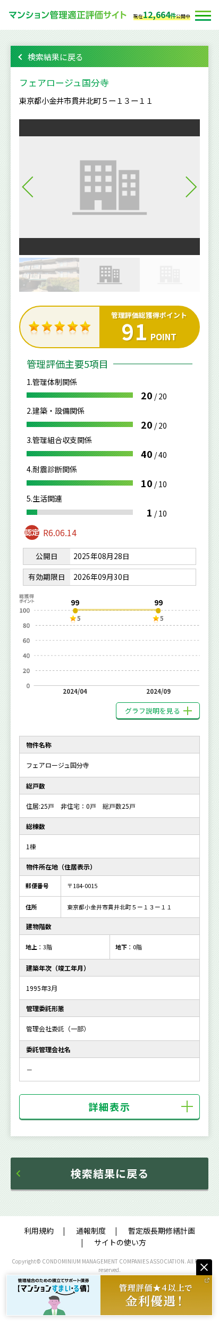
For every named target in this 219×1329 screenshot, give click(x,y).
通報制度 (91, 1230)
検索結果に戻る (55, 57)
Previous (27, 187)
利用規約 (39, 1230)
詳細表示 (109, 1106)
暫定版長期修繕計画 (161, 1230)
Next (191, 187)
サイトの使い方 (120, 1242)
